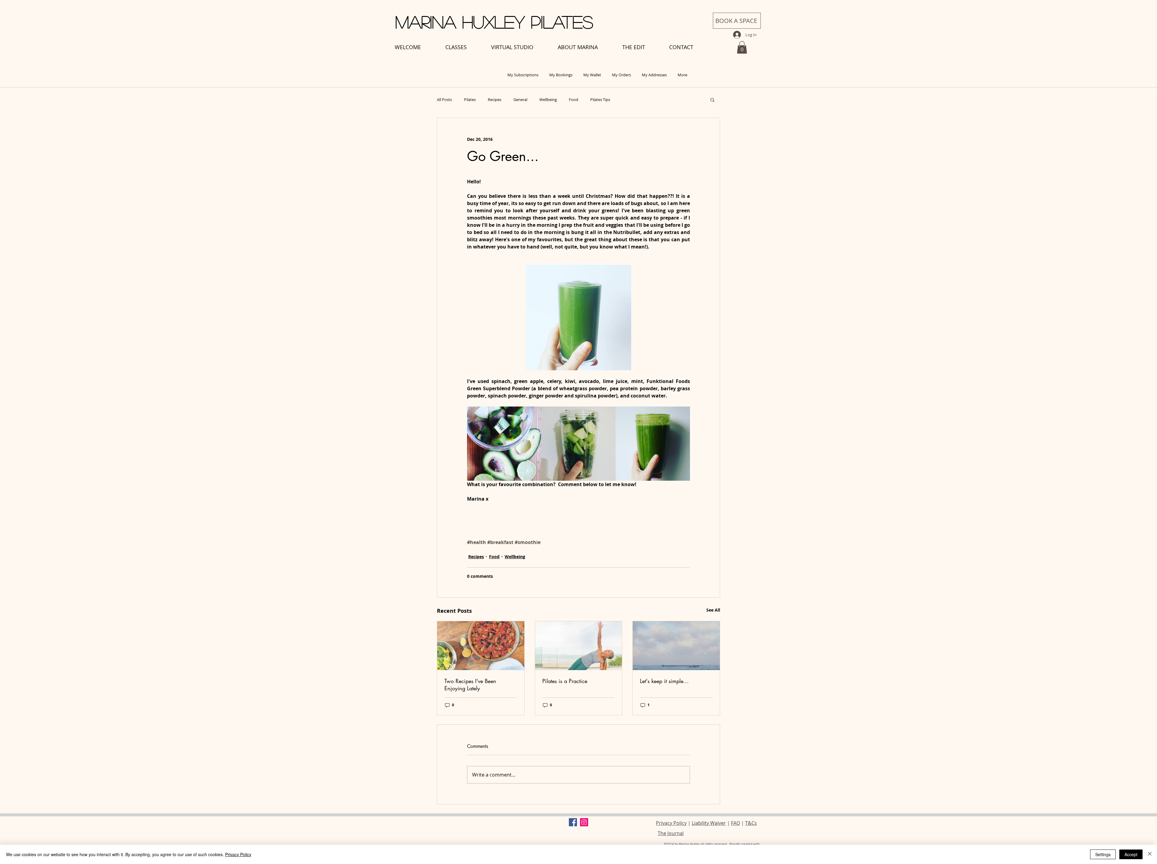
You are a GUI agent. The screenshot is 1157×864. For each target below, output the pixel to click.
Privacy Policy (671, 823)
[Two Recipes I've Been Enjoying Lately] (480, 645)
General (520, 99)
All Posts (444, 99)
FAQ (735, 823)
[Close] (1149, 854)
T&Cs (751, 823)
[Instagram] (584, 822)
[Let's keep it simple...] (676, 645)
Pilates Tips (600, 99)
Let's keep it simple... (664, 681)
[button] (742, 47)
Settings (1103, 854)
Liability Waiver (709, 823)
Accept (1130, 854)
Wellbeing (548, 99)
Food (573, 99)
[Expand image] (504, 444)
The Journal (671, 833)
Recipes (494, 99)
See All (713, 610)
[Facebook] (573, 822)
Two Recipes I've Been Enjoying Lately (470, 684)
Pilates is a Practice (564, 681)
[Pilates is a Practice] (578, 645)
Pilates (470, 99)
